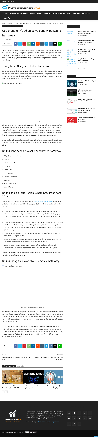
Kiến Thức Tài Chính (62, 13)
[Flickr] (90, 413)
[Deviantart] (79, 413)
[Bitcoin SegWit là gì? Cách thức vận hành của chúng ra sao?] (72, 34)
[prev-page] (3, 392)
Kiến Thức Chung (13, 23)
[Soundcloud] (90, 418)
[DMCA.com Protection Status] (31, 432)
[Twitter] (20, 44)
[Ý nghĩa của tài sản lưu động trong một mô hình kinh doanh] (72, 62)
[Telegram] (46, 44)
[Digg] (55, 44)
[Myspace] (74, 418)
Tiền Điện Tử (48, 13)
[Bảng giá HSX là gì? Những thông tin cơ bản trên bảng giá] (72, 92)
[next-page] (6, 392)
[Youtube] (79, 424)
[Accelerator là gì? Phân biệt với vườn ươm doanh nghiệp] (53, 377)
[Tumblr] (42, 44)
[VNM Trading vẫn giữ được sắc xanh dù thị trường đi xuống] (72, 111)
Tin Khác (6, 18)
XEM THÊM (20, 366)
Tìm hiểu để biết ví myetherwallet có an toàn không (16, 358)
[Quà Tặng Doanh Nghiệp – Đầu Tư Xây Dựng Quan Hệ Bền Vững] (11, 377)
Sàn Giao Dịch (15, 13)
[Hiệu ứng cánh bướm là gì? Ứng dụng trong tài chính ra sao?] (32, 377)
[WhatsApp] (29, 44)
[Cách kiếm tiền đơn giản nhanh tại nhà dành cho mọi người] (72, 53)
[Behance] (69, 413)
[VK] (51, 44)
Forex (39, 13)
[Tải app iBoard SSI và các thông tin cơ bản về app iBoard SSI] (72, 120)
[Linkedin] (33, 44)
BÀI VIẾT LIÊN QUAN (9, 366)
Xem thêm (81, 68)
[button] (93, 14)
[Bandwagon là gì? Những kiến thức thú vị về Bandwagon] (72, 43)
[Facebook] (16, 44)
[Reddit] (85, 418)
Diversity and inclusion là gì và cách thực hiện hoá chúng (49, 358)
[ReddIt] (38, 44)
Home (5, 13)
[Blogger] (74, 413)
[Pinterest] (24, 44)
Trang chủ (4, 23)
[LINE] (60, 44)
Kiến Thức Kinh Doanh (81, 13)
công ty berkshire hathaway (43, 201)
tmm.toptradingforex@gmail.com (49, 422)
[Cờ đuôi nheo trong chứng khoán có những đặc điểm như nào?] (72, 101)
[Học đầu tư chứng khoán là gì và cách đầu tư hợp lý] (72, 83)
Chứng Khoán (28, 13)
